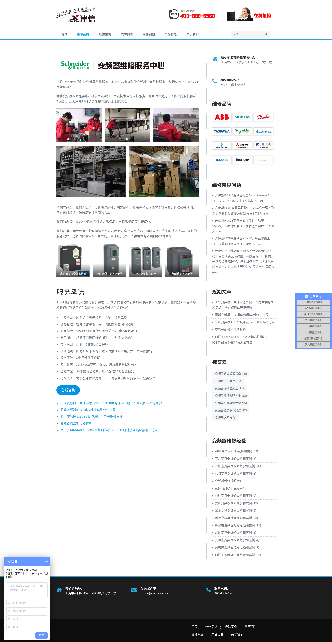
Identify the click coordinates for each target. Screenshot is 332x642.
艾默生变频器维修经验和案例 (235, 540)
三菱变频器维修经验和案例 (233, 458)
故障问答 (127, 34)
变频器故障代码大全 (231, 395)
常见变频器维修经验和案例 (233, 518)
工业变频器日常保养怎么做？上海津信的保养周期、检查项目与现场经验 (111, 403)
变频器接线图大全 (229, 388)
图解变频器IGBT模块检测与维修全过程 (88, 410)
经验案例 (105, 34)
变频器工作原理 (228, 381)
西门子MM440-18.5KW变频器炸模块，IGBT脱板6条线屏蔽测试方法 (109, 430)
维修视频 (149, 34)
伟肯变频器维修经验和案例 (233, 473)
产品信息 (171, 34)
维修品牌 (83, 34)
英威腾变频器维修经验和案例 (235, 547)
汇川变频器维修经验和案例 (233, 532)
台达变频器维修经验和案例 (233, 495)
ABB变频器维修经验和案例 (233, 451)
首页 (64, 34)
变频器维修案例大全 (231, 403)
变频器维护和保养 (227, 488)
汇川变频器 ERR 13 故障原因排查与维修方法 (91, 416)
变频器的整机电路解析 (76, 423)
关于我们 (193, 34)
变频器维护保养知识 (231, 410)
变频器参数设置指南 (231, 373)
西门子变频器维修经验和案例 (235, 555)
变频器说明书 (225, 417)
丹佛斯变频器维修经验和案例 (235, 466)
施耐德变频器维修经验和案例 (235, 525)
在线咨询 (68, 390)
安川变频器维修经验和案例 (233, 503)
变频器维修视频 (226, 481)
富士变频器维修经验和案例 (233, 510)
